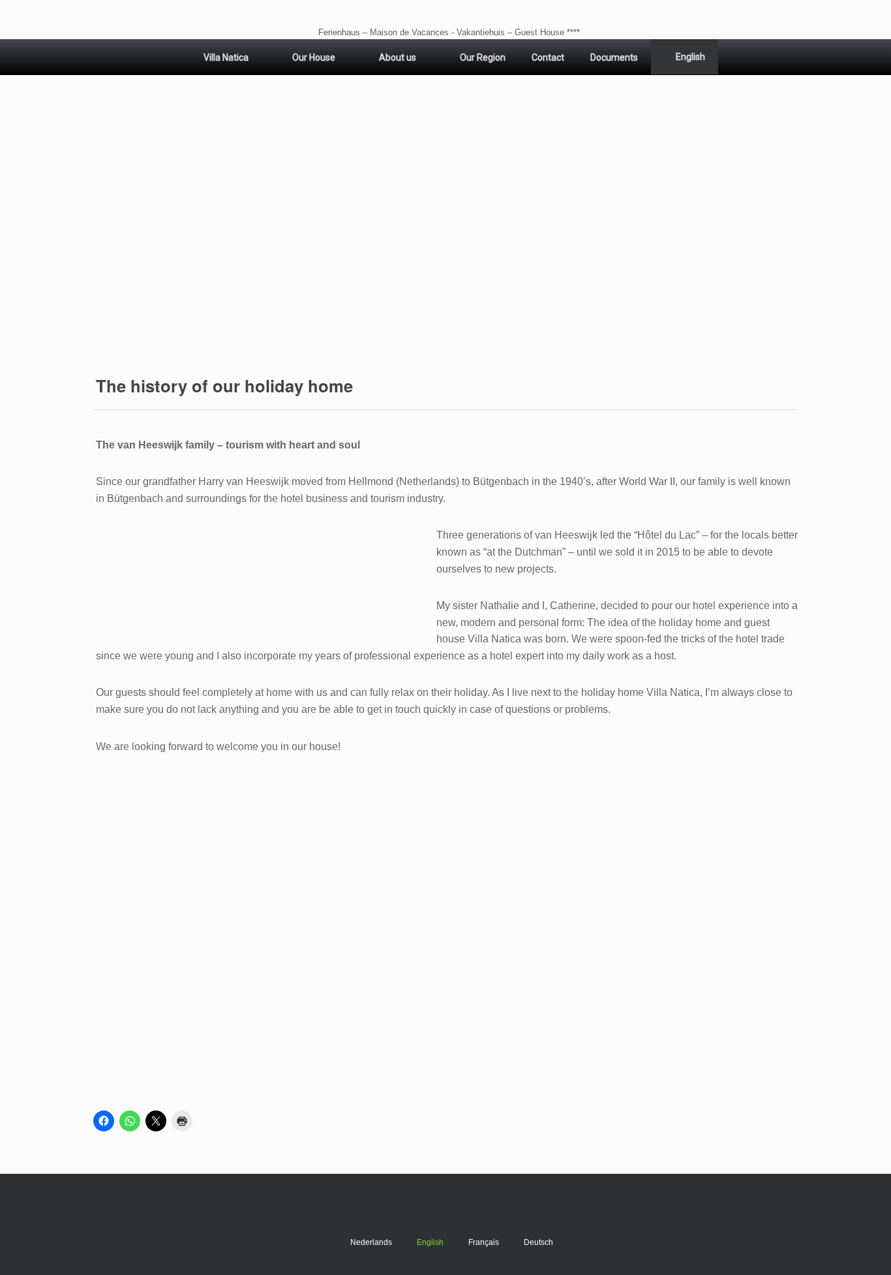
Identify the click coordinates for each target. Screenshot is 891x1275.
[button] (445, 222)
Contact (548, 57)
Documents (614, 57)
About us (397, 57)
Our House (313, 57)
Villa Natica (226, 57)
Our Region (483, 57)
